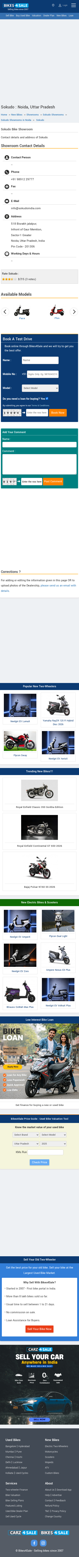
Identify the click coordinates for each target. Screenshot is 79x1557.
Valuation (36, 15)
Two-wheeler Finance (17, 1489)
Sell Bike (10, 15)
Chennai (10, 1457)
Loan (71, 15)
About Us (49, 1489)
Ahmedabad (12, 1467)
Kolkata (9, 1473)
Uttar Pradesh (53, 5)
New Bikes (62, 15)
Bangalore (11, 1446)
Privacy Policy (59, 1511)
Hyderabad (24, 1446)
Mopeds (49, 1462)
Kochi (19, 1457)
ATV (47, 1467)
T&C (47, 1511)
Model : (7, 388)
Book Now (57, 413)
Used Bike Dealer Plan (17, 1511)
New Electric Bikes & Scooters (39, 902)
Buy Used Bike (23, 15)
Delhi (8, 1462)
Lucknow (17, 1462)
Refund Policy (52, 1505)
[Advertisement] (39, 61)
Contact (49, 1500)
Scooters (49, 1457)
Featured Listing (14, 1505)
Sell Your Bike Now (39, 1329)
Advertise (57, 1495)
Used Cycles (22, 1473)
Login (64, 5)
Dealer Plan (48, 15)
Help (47, 1495)
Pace (22, 318)
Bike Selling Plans (15, 1500)
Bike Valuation (13, 1495)
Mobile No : (10, 374)
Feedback (60, 1500)
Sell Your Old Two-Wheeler (40, 1260)
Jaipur (23, 1467)
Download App (64, 1489)
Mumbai (10, 1451)
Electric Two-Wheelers (56, 1446)
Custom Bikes (52, 1473)
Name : (7, 360)
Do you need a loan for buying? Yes (24, 399)
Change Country (53, 1516)
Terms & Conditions (40, 405)
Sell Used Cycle (13, 1516)
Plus (57, 318)
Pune (19, 1451)
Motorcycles (51, 1451)
